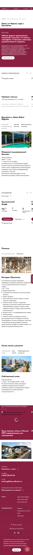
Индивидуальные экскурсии (23, 352)
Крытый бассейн (16, 125)
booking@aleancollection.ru (12, 481)
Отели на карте (17, 524)
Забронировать (8, 58)
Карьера (19, 508)
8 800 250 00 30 (8, 475)
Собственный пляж (6, 352)
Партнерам (20, 515)
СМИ (18, 513)
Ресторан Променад (8, 253)
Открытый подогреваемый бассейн (7, 126)
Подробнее (18, 219)
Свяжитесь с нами (9, 469)
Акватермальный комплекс (26, 125)
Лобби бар (19, 253)
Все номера (5, 196)
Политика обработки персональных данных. (15, 545)
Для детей (14, 352)
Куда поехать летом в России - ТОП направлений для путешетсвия (15, 433)
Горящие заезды (9, 96)
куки (24, 543)
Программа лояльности (16, 528)
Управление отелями (23, 510)
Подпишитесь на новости (11, 490)
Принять (16, 550)
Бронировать (7, 219)
